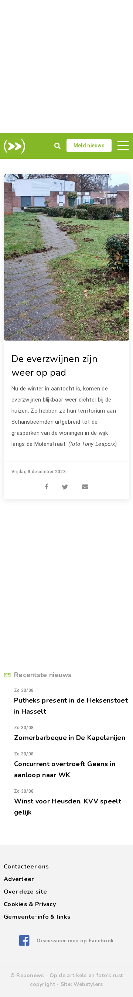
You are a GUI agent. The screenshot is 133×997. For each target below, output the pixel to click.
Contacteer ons (26, 867)
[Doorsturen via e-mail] (85, 482)
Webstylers (88, 984)
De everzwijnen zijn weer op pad (54, 365)
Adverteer (19, 879)
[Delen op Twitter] (65, 482)
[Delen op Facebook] (46, 482)
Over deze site (25, 892)
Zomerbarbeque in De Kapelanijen (69, 737)
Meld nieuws (89, 145)
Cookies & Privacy (30, 904)
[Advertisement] (66, 66)
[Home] (13, 146)
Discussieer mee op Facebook (75, 940)
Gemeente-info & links (37, 917)
